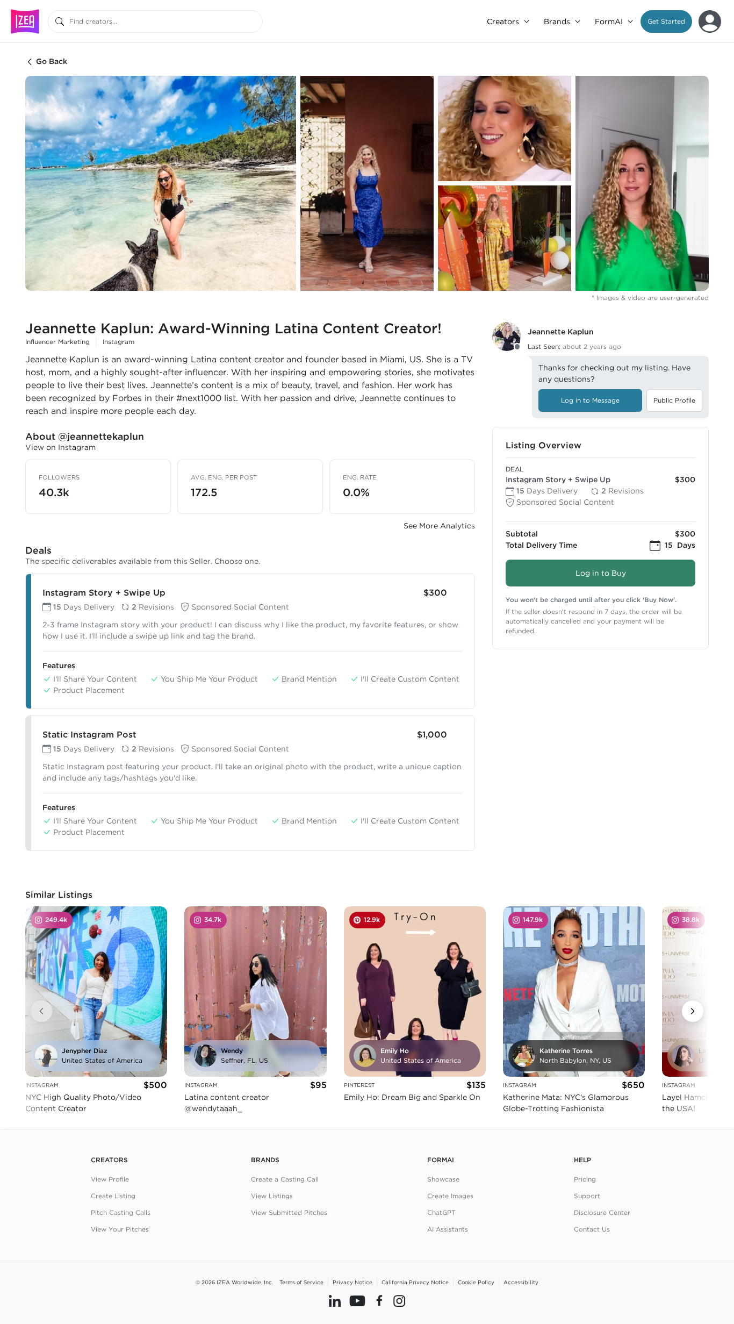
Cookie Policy (476, 1282)
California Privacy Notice (415, 1282)
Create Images (450, 1196)
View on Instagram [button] (60, 447)
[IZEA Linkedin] (335, 1301)
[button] (666, 21)
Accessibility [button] (520, 1282)
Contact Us (592, 1229)
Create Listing (113, 1196)
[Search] (59, 21)
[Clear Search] (255, 21)
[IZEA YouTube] (357, 1301)
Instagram (118, 342)
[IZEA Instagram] (399, 1301)
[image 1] (160, 183)
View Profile (110, 1179)
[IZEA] (25, 21)
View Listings (272, 1196)
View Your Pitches (120, 1229)
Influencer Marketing (57, 342)
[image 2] (367, 183)
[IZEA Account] (709, 21)
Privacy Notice (352, 1282)
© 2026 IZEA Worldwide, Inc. (234, 1282)
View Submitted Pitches (289, 1212)
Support (587, 1196)
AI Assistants (447, 1229)
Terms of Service (301, 1282)
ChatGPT (441, 1212)
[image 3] (504, 128)
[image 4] (504, 238)
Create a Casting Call (285, 1179)
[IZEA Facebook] (379, 1301)
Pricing (585, 1179)
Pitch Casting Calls (120, 1212)
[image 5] (642, 183)
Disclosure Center (602, 1212)
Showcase (443, 1179)
